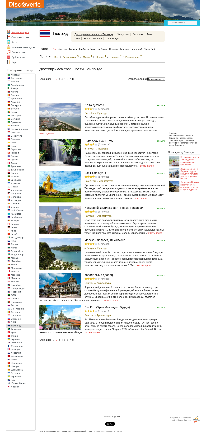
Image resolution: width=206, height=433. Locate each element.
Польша (15, 298)
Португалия (17, 302)
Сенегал (15, 312)
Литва (14, 247)
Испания (15, 203)
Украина (15, 339)
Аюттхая (62, 49)
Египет (14, 173)
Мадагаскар (17, 254)
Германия (16, 149)
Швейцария (17, 363)
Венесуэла (16, 135)
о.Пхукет (92, 49)
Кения (14, 227)
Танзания (16, 329)
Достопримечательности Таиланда (94, 34)
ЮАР (13, 380)
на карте (161, 105)
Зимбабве (16, 180)
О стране (138, 34)
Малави (15, 258)
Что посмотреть (20, 32)
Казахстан (16, 213)
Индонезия (17, 190)
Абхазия (15, 74)
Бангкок (73, 49)
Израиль (15, 183)
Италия (15, 207)
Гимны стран (18, 52)
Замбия (15, 176)
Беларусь (16, 105)
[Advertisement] (181, 81)
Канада (15, 224)
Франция (15, 349)
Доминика (16, 166)
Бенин (14, 112)
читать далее (46, 133)
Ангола (14, 91)
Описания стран (20, 37)
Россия (14, 305)
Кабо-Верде (17, 210)
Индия (14, 186)
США (13, 322)
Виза (149, 34)
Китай (14, 234)
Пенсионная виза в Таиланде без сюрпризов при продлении (189, 161)
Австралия (16, 78)
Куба (13, 241)
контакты (118, 431)
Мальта (15, 271)
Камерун (15, 220)
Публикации (18, 57)
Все (54, 49)
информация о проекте (103, 431)
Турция (15, 336)
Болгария (16, 115)
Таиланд (16, 325)
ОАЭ (13, 295)
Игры (14, 62)
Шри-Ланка (17, 369)
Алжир (14, 88)
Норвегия (16, 291)
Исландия (16, 200)
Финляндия (17, 346)
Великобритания (19, 129)
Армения (15, 102)
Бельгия (15, 108)
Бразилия (16, 122)
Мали (14, 264)
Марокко (15, 274)
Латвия (14, 244)
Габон (14, 142)
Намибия (16, 285)
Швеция (15, 366)
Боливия (15, 119)
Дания (14, 163)
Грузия (14, 159)
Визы (14, 42)
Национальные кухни (23, 47)
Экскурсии (123, 34)
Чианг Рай (149, 49)
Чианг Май (136, 49)
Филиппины (17, 342)
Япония (15, 386)
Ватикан (15, 125)
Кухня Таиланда (93, 38)
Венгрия (15, 132)
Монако (15, 281)
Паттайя (113, 49)
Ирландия (16, 197)
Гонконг (15, 152)
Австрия (15, 81)
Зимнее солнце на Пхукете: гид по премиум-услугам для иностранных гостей (189, 174)
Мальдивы (16, 268)
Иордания (16, 193)
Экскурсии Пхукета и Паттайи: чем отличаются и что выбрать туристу (189, 186)
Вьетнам (15, 139)
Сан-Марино (17, 308)
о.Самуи (102, 49)
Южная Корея (18, 383)
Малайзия (16, 261)
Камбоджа (16, 217)
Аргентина (16, 98)
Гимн (77, 38)
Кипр (13, 230)
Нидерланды (17, 288)
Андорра (15, 95)
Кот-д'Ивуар (17, 237)
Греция (15, 156)
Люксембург (17, 251)
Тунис (14, 332)
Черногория (17, 356)
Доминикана (17, 169)
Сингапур (16, 315)
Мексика (15, 278)
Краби (82, 49)
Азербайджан (18, 85)
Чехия (14, 359)
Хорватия (16, 352)
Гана (13, 146)
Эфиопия (16, 376)
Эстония (15, 373)
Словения (16, 319)
